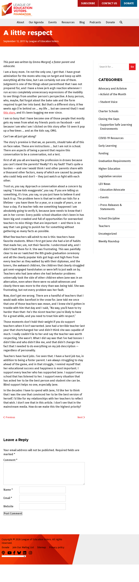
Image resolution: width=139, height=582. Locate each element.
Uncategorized (107, 233)
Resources (68, 22)
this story (9, 112)
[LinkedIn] (25, 552)
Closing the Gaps (108, 119)
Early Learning (107, 145)
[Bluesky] (19, 552)
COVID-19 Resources (111, 138)
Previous (10, 417)
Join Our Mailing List (23, 547)
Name (8, 489)
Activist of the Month (113, 94)
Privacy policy (56, 547)
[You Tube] (10, 552)
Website (8, 506)
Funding (103, 153)
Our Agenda (36, 22)
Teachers (104, 226)
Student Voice (108, 102)
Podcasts (95, 22)
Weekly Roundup (108, 241)
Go (132, 66)
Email (7, 498)
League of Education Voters (17, 9)
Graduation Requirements (114, 161)
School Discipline (109, 218)
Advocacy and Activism (112, 88)
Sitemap (41, 547)
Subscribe (88, 3)
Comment (10, 460)
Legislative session (110, 176)
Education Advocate (112, 189)
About (20, 22)
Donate (129, 3)
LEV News (104, 184)
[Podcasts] (4, 552)
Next (80, 417)
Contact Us (109, 3)
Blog (82, 22)
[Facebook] (15, 552)
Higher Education (109, 168)
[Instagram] (31, 552)
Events (52, 22)
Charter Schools (108, 111)
